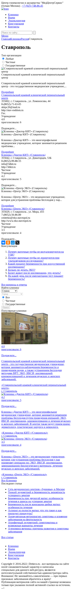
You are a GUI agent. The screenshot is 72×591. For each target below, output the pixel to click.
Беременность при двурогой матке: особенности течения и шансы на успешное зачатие (35, 500)
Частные (10, 62)
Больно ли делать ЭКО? (21, 269)
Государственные (15, 65)
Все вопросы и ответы (14, 284)
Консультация (16, 23)
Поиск (6, 307)
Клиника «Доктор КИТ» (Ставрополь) (23, 154)
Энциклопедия (16, 20)
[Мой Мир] (13, 243)
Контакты (13, 26)
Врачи (11, 17)
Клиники (13, 14)
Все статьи (7, 537)
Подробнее (7, 92)
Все (8, 297)
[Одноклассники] (8, 243)
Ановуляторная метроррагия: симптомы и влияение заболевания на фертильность (37, 518)
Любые (10, 58)
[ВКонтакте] (3, 243)
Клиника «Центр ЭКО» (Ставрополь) (22, 208)
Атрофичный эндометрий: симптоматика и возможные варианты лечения (32, 524)
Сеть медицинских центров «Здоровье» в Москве (36, 489)
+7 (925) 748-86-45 (32, 5)
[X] (17, 243)
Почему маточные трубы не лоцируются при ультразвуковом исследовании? (33, 259)
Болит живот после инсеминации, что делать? (34, 272)
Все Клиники (9, 480)
